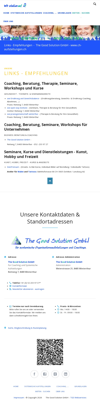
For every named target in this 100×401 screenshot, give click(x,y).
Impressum (19, 397)
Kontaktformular (19, 286)
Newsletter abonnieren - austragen (28, 289)
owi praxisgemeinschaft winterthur (22, 114)
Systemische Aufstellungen (37, 386)
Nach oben (50, 181)
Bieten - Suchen (42, 391)
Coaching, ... (63, 386)
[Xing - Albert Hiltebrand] (55, 374)
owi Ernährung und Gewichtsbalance (23, 98)
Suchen (94, 4)
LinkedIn (11, 60)
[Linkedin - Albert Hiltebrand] (66, 374)
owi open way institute (17, 107)
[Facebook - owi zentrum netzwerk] (45, 374)
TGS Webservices (78, 397)
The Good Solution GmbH (18, 139)
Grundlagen (80, 386)
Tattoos (32, 171)
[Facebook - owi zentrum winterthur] (34, 374)
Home (16, 386)
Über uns (60, 391)
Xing (17, 60)
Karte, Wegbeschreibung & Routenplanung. (27, 328)
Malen (21, 171)
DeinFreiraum (13, 167)
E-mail (22, 60)
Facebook (6, 60)
